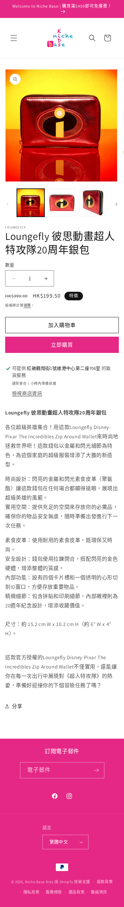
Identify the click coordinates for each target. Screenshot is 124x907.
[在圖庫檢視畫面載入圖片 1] (30, 202)
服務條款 (54, 892)
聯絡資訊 (99, 892)
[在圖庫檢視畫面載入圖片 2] (61, 202)
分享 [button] (17, 706)
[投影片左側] (7, 204)
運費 (27, 305)
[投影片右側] (116, 204)
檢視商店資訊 (27, 393)
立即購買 (62, 345)
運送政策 (77, 892)
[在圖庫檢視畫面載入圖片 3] (93, 202)
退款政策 (105, 881)
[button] (13, 38)
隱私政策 (31, 892)
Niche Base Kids (39, 881)
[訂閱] (96, 770)
